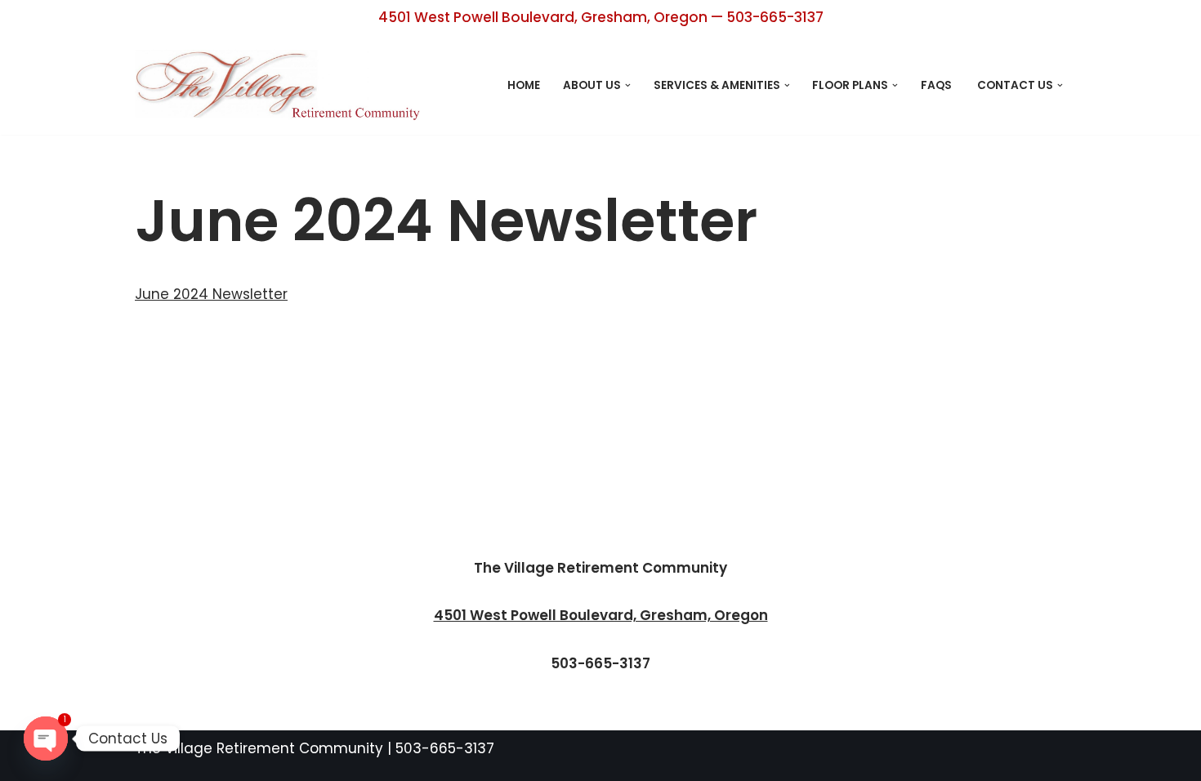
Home (523, 85)
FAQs (937, 85)
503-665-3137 (444, 748)
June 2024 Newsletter (211, 294)
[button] (628, 85)
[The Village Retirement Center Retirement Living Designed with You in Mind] (282, 85)
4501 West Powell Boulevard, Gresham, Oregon (601, 615)
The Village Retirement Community (259, 748)
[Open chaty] (46, 738)
